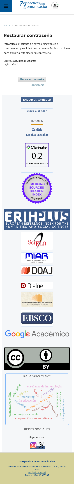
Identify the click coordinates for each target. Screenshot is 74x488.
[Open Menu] (6, 6)
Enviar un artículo (37, 99)
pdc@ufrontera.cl (37, 472)
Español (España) (37, 134)
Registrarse (37, 84)
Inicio (7, 25)
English (37, 129)
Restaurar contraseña (32, 79)
